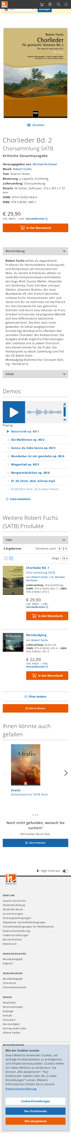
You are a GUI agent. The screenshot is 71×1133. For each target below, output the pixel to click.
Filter (9, 540)
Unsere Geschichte (14, 900)
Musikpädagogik (13, 959)
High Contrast (50, 871)
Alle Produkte (37, 708)
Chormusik (9, 983)
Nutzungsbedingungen (17, 918)
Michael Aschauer (45, 164)
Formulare (9, 1019)
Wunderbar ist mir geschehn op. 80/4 (37, 456)
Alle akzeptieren (35, 1121)
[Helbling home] (11, 879)
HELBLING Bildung (14, 905)
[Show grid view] (5, 558)
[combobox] (19, 9)
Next (65, 773)
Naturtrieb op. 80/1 (25, 431)
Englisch (8, 963)
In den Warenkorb (38, 228)
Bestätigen (44, 9)
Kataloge (8, 1011)
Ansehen (38, 125)
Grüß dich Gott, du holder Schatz (35, 489)
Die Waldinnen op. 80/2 (28, 440)
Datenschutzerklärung (21, 1089)
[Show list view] (11, 558)
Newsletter (9, 1002)
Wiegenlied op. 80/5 (25, 464)
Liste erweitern (20, 499)
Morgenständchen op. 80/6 (30, 473)
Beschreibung (15, 251)
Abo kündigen (11, 1024)
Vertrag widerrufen (14, 1028)
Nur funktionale (35, 1111)
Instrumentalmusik (14, 987)
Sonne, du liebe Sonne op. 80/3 (33, 448)
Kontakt (7, 1015)
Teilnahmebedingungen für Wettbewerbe (28, 926)
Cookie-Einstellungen (35, 1101)
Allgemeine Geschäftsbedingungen (24, 922)
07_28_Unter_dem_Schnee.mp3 (33, 481)
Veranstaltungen (13, 1007)
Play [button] (14, 412)
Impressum (10, 943)
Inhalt (10, 374)
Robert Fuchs (22, 169)
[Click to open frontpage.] (4, 4)
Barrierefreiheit (12, 939)
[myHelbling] (50, 4)
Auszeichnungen (13, 913)
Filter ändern (38, 696)
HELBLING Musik (13, 909)
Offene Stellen (12, 1032)
